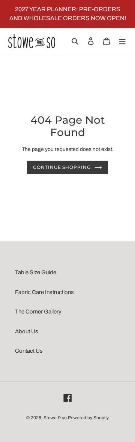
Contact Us (29, 351)
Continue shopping (62, 167)
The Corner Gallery (38, 312)
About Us (26, 331)
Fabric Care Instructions (44, 292)
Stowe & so (55, 417)
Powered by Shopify (88, 417)
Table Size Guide (35, 272)
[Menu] (122, 41)
